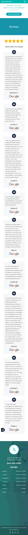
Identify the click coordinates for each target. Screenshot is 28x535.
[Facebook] (10, 533)
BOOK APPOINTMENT (14, 14)
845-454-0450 (7, 1)
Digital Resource (16, 529)
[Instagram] (15, 533)
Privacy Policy (13, 527)
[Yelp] (18, 533)
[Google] (13, 533)
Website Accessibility (20, 527)
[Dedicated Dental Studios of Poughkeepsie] (14, 7)
